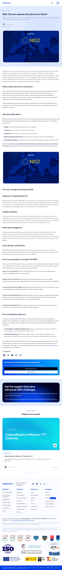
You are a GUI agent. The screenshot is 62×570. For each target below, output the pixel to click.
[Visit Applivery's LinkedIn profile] (33, 484)
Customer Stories (49, 501)
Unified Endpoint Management (6, 495)
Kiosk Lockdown (20, 495)
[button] (53, 3)
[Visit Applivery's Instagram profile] (44, 484)
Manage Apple (5, 499)
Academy (33, 498)
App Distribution (6, 508)
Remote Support (21, 509)
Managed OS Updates (22, 506)
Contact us (47, 495)
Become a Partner (49, 506)
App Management (21, 503)
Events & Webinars (49, 504)
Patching (19, 512)
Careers (50, 498)
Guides (8, 10)
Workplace (19, 492)
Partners (33, 503)
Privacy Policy (31, 567)
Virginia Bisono (11, 467)
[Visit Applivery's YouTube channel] (37, 484)
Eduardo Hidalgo (9, 24)
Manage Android (6, 502)
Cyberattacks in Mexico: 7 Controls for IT (18, 456)
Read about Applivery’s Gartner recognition (23, 520)
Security (57, 567)
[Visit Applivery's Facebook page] (40, 484)
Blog (3, 10)
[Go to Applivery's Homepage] (6, 3)
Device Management (7, 492)
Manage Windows (6, 505)
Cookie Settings (49, 567)
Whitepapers (34, 506)
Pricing (4, 510)
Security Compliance (22, 498)
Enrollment (19, 500)
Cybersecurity (8, 453)
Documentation (34, 495)
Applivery (55, 345)
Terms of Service (40, 567)
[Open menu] (58, 3)
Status (32, 492)
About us (47, 492)
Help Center (34, 509)
